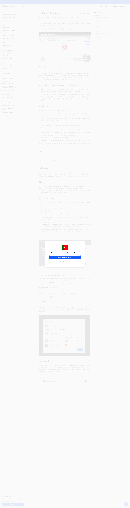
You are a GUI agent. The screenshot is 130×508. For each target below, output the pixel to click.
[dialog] (65, 254)
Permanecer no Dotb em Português (65, 261)
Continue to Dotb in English (65, 257)
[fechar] (82, 244)
